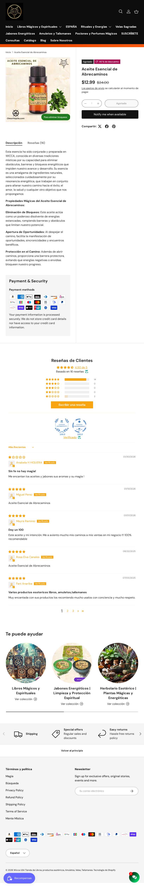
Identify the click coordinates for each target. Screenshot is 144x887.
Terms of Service (16, 811)
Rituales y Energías (94, 27)
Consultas (13, 40)
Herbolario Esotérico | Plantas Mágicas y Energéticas (118, 693)
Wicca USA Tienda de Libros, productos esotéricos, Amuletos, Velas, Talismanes (53, 870)
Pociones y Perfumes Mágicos (96, 33)
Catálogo (30, 40)
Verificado (70, 437)
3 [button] (73, 611)
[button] (136, 11)
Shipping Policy (15, 804)
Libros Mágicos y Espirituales (37, 27)
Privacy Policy (15, 790)
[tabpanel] (38, 208)
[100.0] (62, 426)
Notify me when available (110, 114)
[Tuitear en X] (99, 126)
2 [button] (67, 611)
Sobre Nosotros (61, 40)
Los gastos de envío (93, 88)
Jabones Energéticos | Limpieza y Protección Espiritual (71, 693)
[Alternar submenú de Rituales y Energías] (110, 27)
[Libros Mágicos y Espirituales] (26, 663)
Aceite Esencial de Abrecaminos (30, 52)
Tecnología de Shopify (105, 870)
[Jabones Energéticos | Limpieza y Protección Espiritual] (72, 663)
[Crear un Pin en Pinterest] (113, 126)
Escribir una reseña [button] (72, 405)
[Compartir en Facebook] (106, 126)
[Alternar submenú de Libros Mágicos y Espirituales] (60, 27)
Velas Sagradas (126, 27)
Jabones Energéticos (20, 33)
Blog (43, 40)
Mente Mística (15, 818)
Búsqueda (12, 783)
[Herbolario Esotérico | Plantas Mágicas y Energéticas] (118, 663)
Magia (9, 776)
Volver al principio (72, 750)
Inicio (9, 27)
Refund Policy (14, 797)
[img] (16, 457)
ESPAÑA (71, 27)
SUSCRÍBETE (129, 33)
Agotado (121, 103)
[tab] (14, 143)
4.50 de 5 (81, 367)
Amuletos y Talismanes (55, 33)
